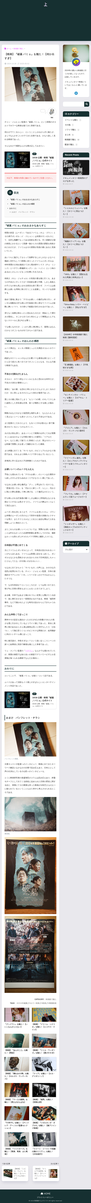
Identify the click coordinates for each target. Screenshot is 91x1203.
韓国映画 (52, 1003)
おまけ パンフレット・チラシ (23, 212)
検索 (86, 104)
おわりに (12, 208)
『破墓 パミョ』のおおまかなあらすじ (24, 199)
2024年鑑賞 (23, 1003)
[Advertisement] (45, 25)
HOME (46, 1193)
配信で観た (71, 145)
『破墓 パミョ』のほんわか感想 (22, 204)
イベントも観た (72, 120)
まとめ (69, 135)
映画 (44, 1003)
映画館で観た (51, 999)
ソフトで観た (72, 130)
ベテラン (29, 651)
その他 (69, 125)
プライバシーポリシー (45, 1197)
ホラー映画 (35, 1003)
